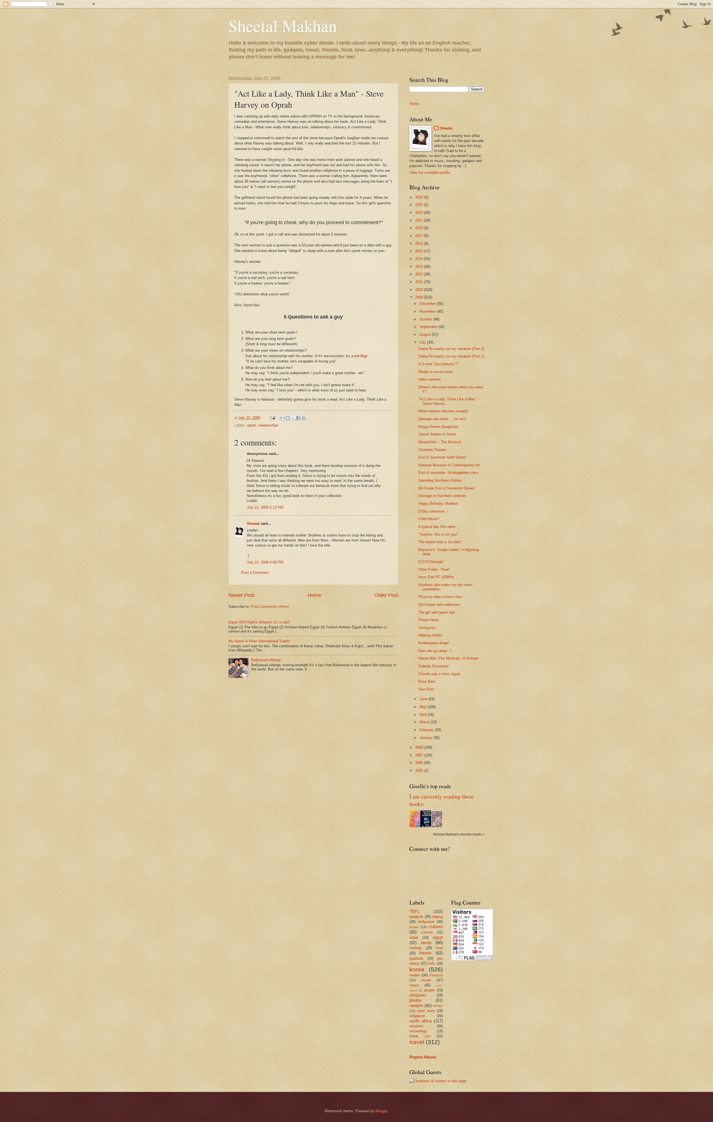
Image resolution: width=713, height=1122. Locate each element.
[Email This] (282, 418)
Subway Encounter (433, 666)
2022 (419, 212)
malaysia (436, 975)
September (428, 327)
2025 (419, 205)
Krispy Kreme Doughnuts (438, 427)
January (426, 738)
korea (416, 969)
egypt (438, 937)
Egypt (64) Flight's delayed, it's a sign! (259, 622)
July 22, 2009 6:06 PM (265, 562)
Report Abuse (422, 1057)
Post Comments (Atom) (270, 606)
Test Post (426, 689)
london (414, 975)
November (428, 311)
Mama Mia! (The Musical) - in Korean (448, 658)
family (426, 942)
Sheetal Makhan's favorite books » (459, 834)
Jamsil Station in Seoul (437, 434)
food (439, 948)
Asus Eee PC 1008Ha (436, 577)
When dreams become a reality (443, 411)
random (416, 1005)
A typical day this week (437, 527)
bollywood (426, 922)
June (423, 699)
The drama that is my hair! (439, 542)
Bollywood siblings (266, 660)
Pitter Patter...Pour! (434, 569)
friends (425, 952)
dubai (413, 937)
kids (431, 963)
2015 (419, 251)
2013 (419, 266)
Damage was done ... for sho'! (442, 419)
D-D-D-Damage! (431, 562)
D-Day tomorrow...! (433, 511)
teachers (416, 1026)
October (426, 319)
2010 (419, 290)
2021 (419, 220)
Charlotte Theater (432, 450)
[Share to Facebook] (298, 418)
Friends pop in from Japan (439, 674)
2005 (419, 770)
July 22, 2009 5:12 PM (265, 507)
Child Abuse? (428, 519)
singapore (417, 1016)
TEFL (414, 911)
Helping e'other (430, 635)
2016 (419, 243)
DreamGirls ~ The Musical (439, 442)
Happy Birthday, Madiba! (438, 503)
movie (426, 980)
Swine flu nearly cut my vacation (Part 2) (451, 349)
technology (418, 1031)
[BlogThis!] (287, 418)
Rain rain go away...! (434, 651)
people (429, 990)
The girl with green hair (436, 612)
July (423, 342)
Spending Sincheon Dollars (440, 480)
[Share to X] (293, 418)
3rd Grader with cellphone (438, 604)
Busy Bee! (426, 681)
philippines (417, 995)
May (423, 707)
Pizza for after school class (440, 597)
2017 (419, 236)
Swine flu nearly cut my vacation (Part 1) (451, 356)
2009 (419, 297)
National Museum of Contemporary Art (449, 465)
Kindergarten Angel (433, 643)
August (425, 334)
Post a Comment (254, 572)
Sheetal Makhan (282, 25)
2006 (419, 763)
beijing (438, 917)
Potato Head (428, 620)
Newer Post (241, 595)
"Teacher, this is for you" (438, 534)
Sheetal (253, 523)
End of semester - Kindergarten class (448, 473)
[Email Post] (272, 418)
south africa (420, 1020)
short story (426, 1011)
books (414, 927)
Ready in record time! (435, 372)
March (425, 722)
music (414, 985)
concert (427, 932)
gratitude (416, 958)
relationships (268, 425)
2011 (419, 282)
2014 (419, 259)
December (428, 304)
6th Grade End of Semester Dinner (446, 488)
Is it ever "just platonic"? (438, 364)
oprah (251, 425)
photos (415, 1000)
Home (314, 595)
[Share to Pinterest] (303, 418)
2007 (419, 755)
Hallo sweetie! (429, 379)
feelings (415, 948)
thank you (420, 1036)
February (427, 730)
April (423, 714)
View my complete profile (429, 172)
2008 (419, 747)
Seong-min (427, 628)
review (438, 1006)
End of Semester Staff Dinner (442, 457)
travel (416, 1042)
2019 (419, 228)
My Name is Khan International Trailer (258, 641)
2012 (419, 274)
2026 (419, 197)
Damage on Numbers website (442, 496)
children (436, 926)
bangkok (416, 917)
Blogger (381, 1111)
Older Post (386, 595)
